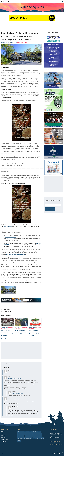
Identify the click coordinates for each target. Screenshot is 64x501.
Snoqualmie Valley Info (22, 42)
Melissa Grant (14, 42)
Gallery (60, 26)
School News (39, 436)
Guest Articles (20, 433)
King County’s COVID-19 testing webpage (15, 254)
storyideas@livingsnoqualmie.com (56, 442)
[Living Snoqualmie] (32, 7)
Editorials (34, 431)
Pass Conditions (21, 436)
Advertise (3, 435)
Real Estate (27, 436)
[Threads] (2, 312)
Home (2, 26)
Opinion (21, 26)
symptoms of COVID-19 (10, 237)
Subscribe (50, 209)
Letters (30, 433)
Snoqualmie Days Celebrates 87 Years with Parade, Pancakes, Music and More (35, 333)
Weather (2, 431)
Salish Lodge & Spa (7, 226)
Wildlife (19, 440)
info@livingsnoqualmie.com (55, 441)
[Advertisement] (21, 350)
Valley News (10, 26)
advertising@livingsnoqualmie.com (56, 444)
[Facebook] (4, 312)
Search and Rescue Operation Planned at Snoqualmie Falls (20, 332)
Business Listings (4, 439)
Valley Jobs (3, 437)
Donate (2, 433)
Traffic (45, 26)
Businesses (20, 431)
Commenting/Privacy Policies (22, 453)
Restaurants (33, 436)
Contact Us (3, 441)
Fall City (39, 431)
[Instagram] (6, 312)
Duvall (30, 431)
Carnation (25, 431)
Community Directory (33, 26)
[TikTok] (9, 312)
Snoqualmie (20, 438)
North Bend (35, 433)
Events (53, 26)
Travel (38, 438)
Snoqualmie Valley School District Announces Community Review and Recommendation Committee (7, 334)
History (26, 433)
